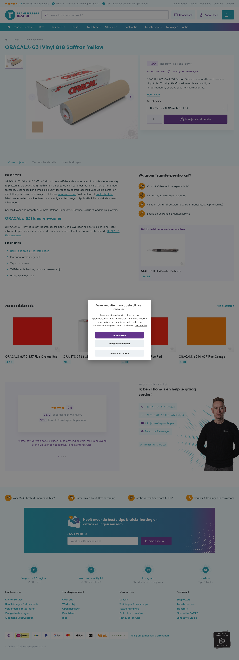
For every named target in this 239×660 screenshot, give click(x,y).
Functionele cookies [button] (119, 343)
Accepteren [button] (119, 335)
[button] (119, 353)
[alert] (119, 330)
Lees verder (141, 325)
